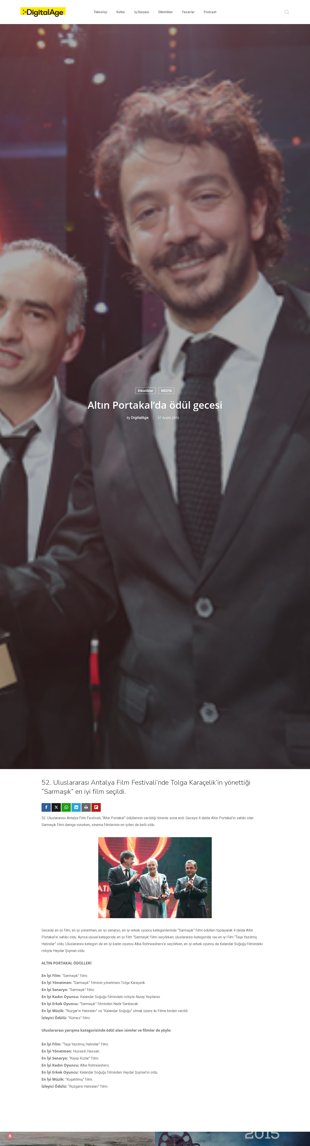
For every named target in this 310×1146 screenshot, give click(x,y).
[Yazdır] (86, 807)
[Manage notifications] (10, 1136)
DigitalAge (139, 418)
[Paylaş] (46, 807)
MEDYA (166, 391)
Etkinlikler (145, 391)
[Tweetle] (56, 807)
